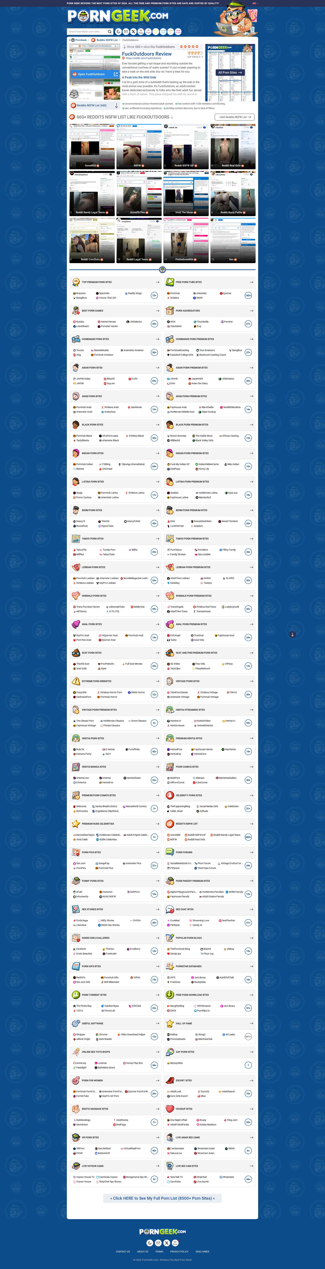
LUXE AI (171, 31)
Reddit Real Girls (231, 165)
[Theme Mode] (149, 1243)
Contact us (123, 1251)
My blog (141, 31)
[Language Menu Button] (255, 3)
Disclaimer (202, 1251)
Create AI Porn (178, 31)
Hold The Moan (185, 212)
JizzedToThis (138, 212)
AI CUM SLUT (163, 31)
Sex (231, 259)
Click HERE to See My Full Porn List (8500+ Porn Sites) (162, 1198)
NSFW (138, 165)
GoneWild (90, 165)
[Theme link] (118, 31)
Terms (159, 1251)
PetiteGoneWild (185, 259)
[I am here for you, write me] (126, 31)
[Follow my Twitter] (133, 31)
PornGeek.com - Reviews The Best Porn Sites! (167, 1260)
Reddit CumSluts (90, 259)
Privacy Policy (179, 1251)
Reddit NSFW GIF (184, 165)
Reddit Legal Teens (138, 259)
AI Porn (148, 31)
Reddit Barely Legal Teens (91, 212)
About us (142, 1251)
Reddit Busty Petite (232, 212)
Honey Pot (155, 31)
